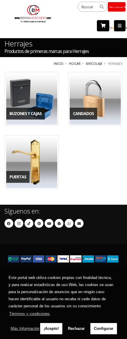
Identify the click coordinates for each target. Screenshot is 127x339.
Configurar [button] (103, 328)
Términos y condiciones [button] (29, 313)
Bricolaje (94, 63)
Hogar (75, 63)
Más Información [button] (25, 328)
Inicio (59, 63)
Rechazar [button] (76, 328)
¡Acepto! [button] (51, 328)
